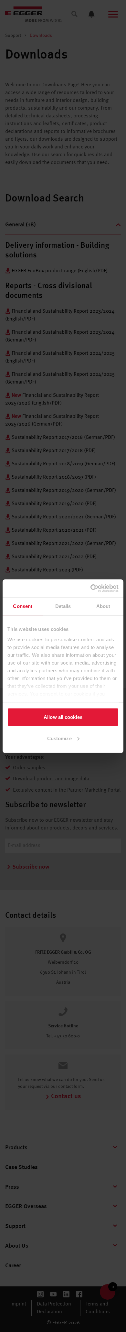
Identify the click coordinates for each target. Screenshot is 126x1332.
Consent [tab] (22, 606)
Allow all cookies (63, 717)
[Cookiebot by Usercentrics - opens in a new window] (91, 588)
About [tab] (103, 606)
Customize (59, 738)
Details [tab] (63, 606)
